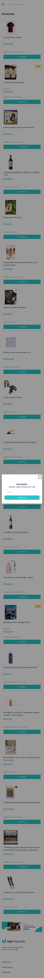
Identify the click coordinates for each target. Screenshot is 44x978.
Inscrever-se (22, 497)
